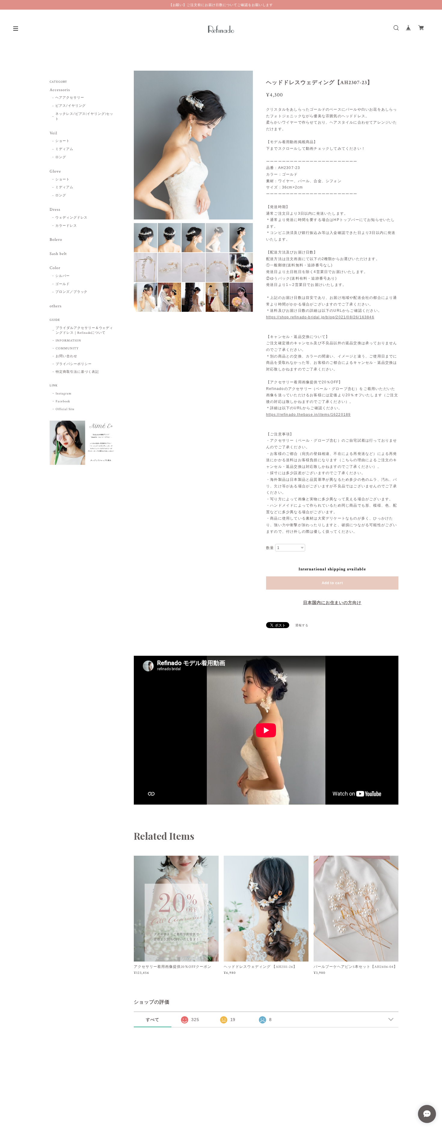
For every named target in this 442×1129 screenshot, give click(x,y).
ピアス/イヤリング (70, 106)
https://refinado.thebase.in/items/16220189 (308, 415)
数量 (270, 548)
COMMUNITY (67, 348)
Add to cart (332, 583)
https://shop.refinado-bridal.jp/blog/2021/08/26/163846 (320, 317)
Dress (55, 209)
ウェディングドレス (71, 218)
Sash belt (58, 253)
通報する (301, 625)
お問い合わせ (66, 356)
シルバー (62, 276)
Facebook (63, 401)
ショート (62, 141)
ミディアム (64, 149)
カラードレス (66, 226)
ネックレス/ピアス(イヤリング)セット (84, 116)
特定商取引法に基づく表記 (77, 372)
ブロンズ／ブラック (71, 292)
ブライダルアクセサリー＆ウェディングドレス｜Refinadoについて (84, 330)
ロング (60, 157)
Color (55, 268)
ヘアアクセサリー (69, 98)
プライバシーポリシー (74, 364)
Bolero (56, 239)
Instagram (64, 393)
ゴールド (62, 284)
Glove (55, 171)
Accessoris (60, 90)
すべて (152, 1019)
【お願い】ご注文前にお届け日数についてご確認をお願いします (221, 5)
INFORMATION (68, 341)
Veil (53, 133)
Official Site (65, 409)
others (56, 306)
